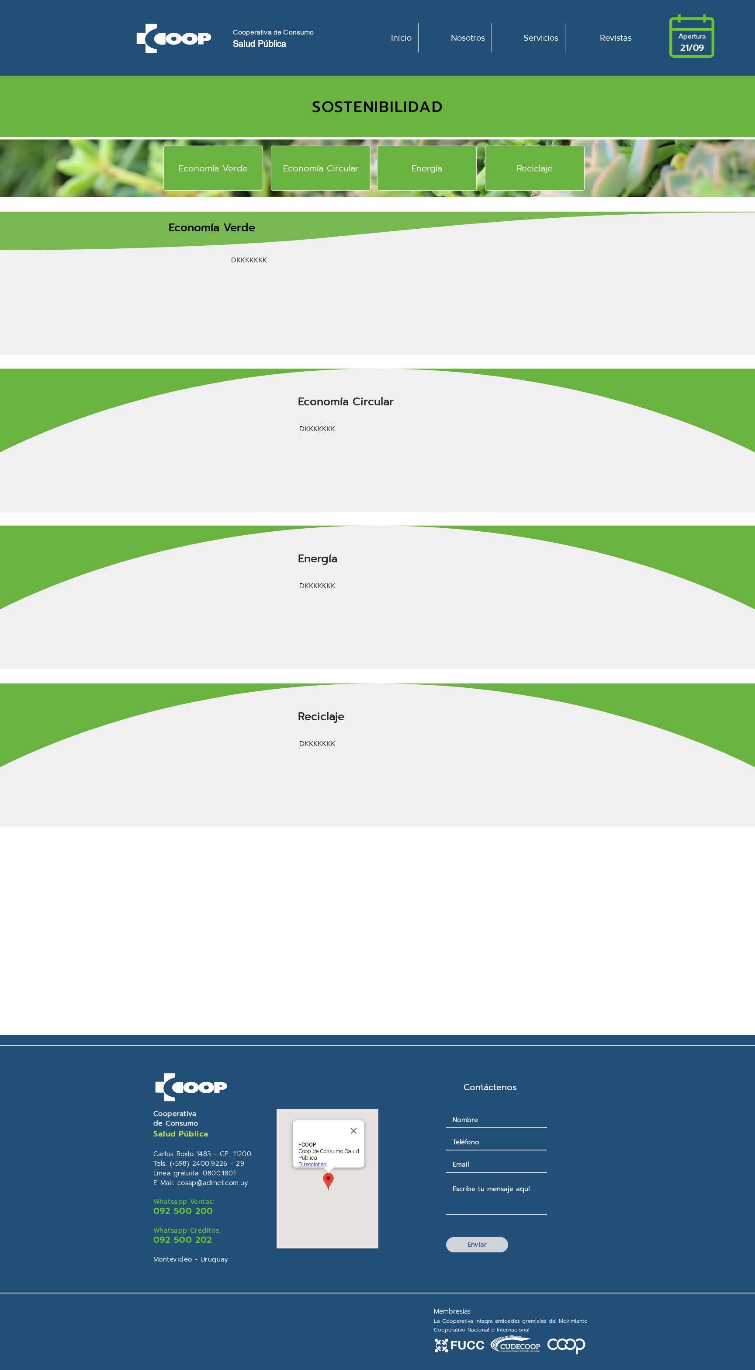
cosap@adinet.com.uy (213, 1183)
